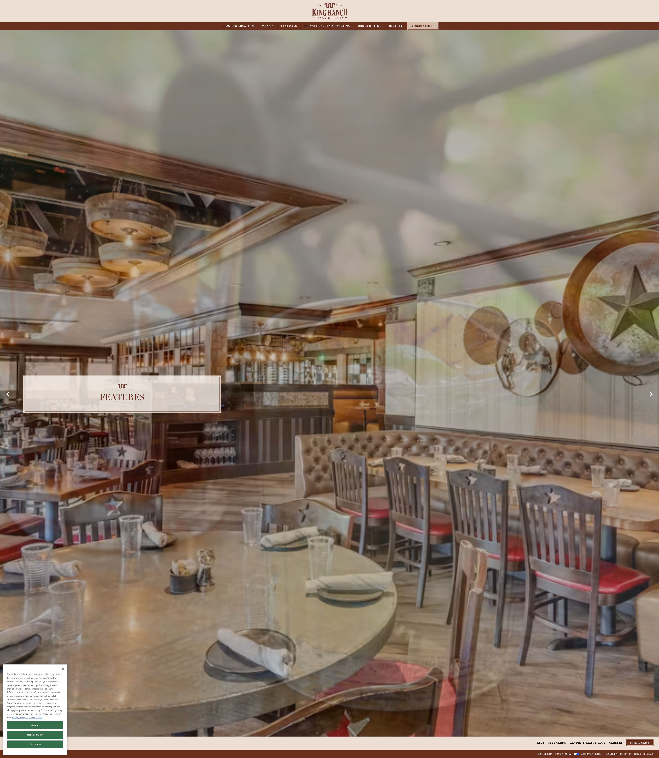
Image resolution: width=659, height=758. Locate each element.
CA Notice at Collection (618, 754)
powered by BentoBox (17, 753)
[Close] (63, 669)
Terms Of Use (35, 717)
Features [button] (289, 26)
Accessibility (544, 754)
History (397, 26)
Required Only (35, 735)
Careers (616, 742)
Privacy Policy (563, 754)
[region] (35, 709)
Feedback (648, 754)
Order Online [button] (369, 26)
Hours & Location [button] (238, 26)
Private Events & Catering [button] (327, 26)
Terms (637, 754)
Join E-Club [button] (639, 743)
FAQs (541, 742)
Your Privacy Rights (590, 754)
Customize (35, 744)
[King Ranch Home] (329, 10)
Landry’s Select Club (587, 742)
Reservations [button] (423, 26)
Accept (35, 725)
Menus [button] (268, 26)
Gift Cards (557, 742)
